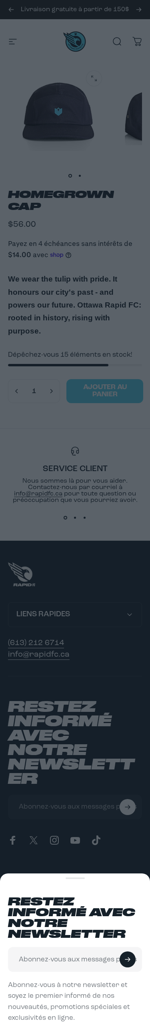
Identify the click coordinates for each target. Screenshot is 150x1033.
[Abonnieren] (128, 959)
